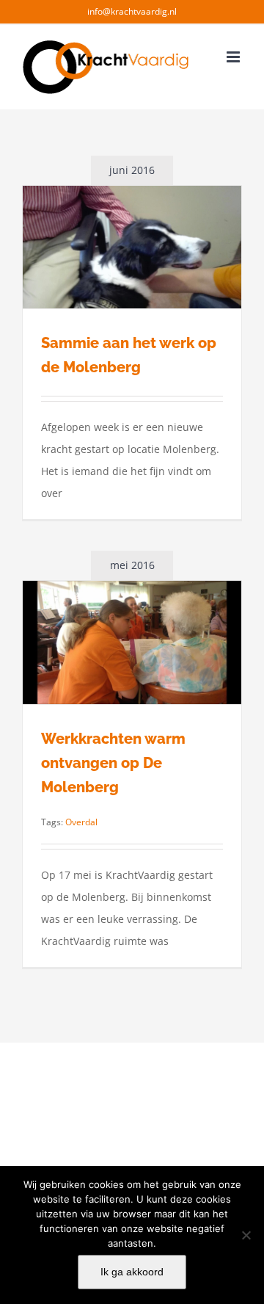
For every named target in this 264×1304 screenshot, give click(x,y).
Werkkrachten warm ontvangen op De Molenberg (113, 763)
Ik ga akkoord (132, 1272)
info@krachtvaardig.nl (132, 11)
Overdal (81, 822)
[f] (245, 1235)
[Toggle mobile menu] (234, 57)
